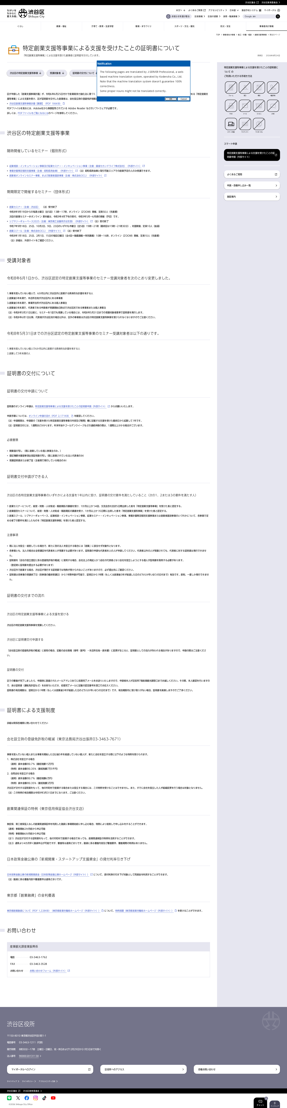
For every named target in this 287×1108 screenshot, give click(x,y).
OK (170, 99)
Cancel (184, 99)
